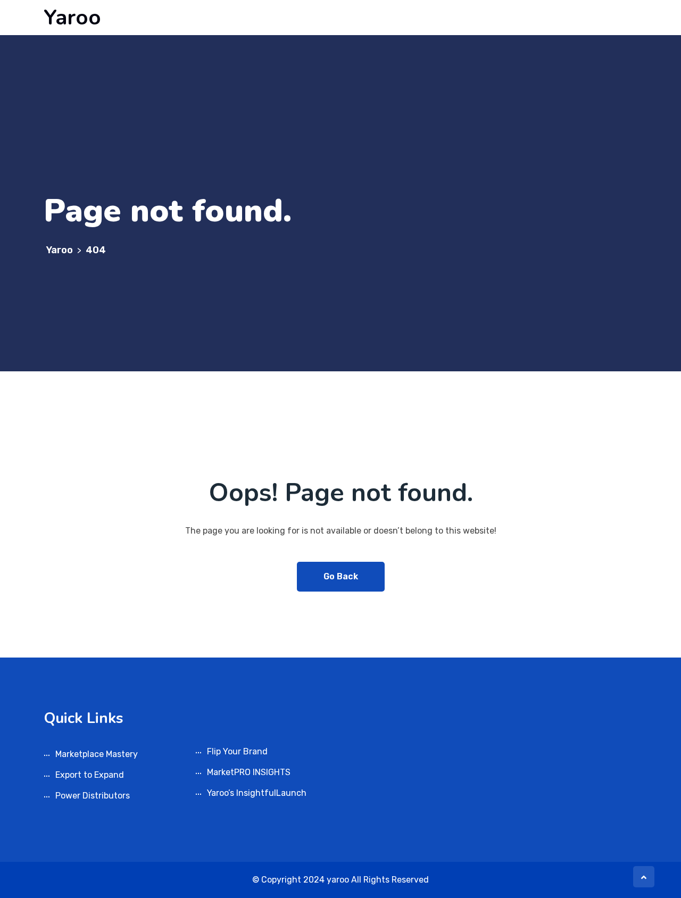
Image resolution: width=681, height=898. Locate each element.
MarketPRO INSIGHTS (248, 772)
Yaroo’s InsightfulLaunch (256, 793)
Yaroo (72, 17)
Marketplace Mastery (96, 754)
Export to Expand (89, 775)
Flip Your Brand (237, 751)
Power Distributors (92, 796)
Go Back (340, 576)
